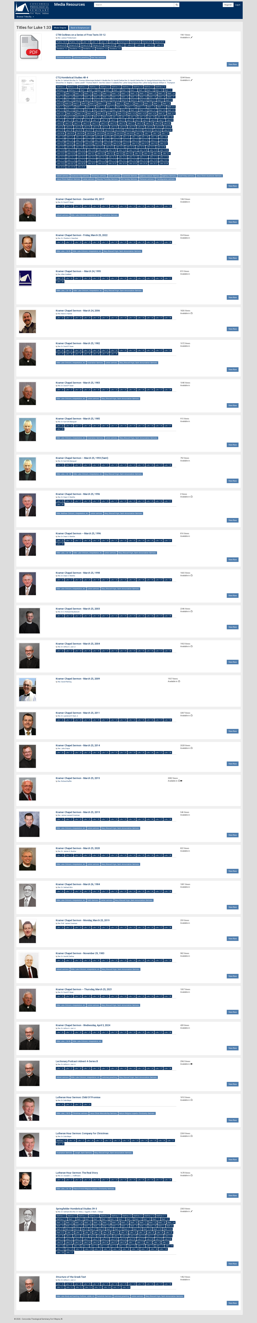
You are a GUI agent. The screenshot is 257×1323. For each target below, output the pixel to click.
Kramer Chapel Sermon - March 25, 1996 (78, 494)
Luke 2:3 (129, 120)
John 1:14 (131, 1246)
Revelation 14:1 (62, 49)
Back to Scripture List (80, 28)
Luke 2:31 (104, 127)
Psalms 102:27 (62, 42)
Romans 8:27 (159, 42)
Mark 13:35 (158, 1229)
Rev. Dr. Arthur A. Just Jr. (67, 647)
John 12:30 (164, 150)
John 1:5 (165, 1242)
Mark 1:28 (88, 97)
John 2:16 (144, 140)
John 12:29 (153, 150)
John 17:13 (164, 157)
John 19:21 (164, 160)
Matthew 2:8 (137, 87)
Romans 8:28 (62, 45)
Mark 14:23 (122, 113)
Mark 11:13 (100, 107)
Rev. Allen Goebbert (64, 274)
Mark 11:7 (157, 103)
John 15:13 (92, 157)
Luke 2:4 (138, 120)
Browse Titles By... (25, 17)
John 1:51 (107, 140)
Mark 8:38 (143, 100)
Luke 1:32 (104, 42)
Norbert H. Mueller (101, 80)
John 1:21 (69, 137)
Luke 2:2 (121, 120)
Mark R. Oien (97, 83)
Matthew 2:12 (73, 90)
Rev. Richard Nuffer (65, 781)
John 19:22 (61, 163)
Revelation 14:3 (88, 49)
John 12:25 (112, 150)
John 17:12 (153, 157)
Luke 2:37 (158, 127)
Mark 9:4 (169, 100)
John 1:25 (107, 137)
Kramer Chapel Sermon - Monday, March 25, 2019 (82, 920)
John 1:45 (163, 137)
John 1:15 (141, 1246)
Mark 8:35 (115, 100)
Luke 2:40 (69, 130)
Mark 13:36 (168, 1229)
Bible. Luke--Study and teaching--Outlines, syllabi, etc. (76, 1296)
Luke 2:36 (149, 127)
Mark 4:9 (109, 1229)
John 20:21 (92, 163)
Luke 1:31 (95, 42)
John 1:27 (126, 137)
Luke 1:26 (115, 117)
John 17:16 (81, 160)
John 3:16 (116, 143)
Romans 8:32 (109, 45)
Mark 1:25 (60, 97)
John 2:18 (163, 140)
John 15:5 (128, 153)
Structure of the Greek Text (71, 1276)
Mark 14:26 (152, 113)
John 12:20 (61, 150)
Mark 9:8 (85, 103)
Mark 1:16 (97, 93)
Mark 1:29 (97, 97)
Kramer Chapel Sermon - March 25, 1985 (78, 418)
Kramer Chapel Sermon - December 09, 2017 (80, 199)
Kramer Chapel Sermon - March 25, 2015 (78, 778)
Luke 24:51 (110, 133)
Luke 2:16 (121, 123)
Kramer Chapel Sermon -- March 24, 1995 (78, 271)
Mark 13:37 (61, 1232)
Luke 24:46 (61, 133)
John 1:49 (88, 140)
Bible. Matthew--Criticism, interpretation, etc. (72, 513)
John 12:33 (81, 153)
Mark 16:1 (162, 113)
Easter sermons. (115, 176)
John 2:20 (69, 143)
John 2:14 (126, 140)
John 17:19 (112, 160)
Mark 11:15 (121, 107)
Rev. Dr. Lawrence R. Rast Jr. (68, 716)
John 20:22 (102, 163)
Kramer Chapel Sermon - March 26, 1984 (78, 884)
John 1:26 (116, 137)
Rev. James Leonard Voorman (69, 815)
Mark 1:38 (60, 100)
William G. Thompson (167, 83)
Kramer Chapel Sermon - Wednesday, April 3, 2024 (83, 1025)
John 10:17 (151, 147)
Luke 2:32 (113, 127)
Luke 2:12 (86, 123)
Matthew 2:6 (116, 87)
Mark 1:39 (69, 100)
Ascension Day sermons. (80, 176)
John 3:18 (135, 143)
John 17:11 (143, 157)
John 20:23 (112, 163)
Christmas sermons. (64, 57)
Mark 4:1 (161, 1226)
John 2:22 (88, 143)
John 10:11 (89, 147)
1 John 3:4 (149, 45)
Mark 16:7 (97, 117)
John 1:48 (79, 140)
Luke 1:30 (86, 42)
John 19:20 (153, 160)
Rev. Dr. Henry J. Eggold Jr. (82, 1212)
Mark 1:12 (60, 93)
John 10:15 (130, 147)
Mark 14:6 (143, 110)
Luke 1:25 (60, 278)
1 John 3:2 (130, 45)
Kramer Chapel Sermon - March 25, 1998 (78, 572)
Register (228, 5)
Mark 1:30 (106, 97)
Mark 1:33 (134, 97)
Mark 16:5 (78, 117)
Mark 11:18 (151, 107)
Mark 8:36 (124, 100)
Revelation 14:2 (75, 49)
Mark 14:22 (111, 113)
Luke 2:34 (131, 127)
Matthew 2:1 (61, 87)
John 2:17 (154, 140)
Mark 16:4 (69, 117)
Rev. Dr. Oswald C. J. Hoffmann (69, 1176)
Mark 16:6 (88, 117)
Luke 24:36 (78, 130)
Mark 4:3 (60, 1229)
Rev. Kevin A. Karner (65, 314)
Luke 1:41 (78, 354)
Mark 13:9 (106, 110)
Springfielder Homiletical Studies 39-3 (76, 1208)
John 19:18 (133, 160)
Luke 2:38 (167, 127)
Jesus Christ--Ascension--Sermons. (209, 176)
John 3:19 (144, 143)
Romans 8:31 (97, 45)
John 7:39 (79, 147)
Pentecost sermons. (147, 179)
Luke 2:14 (104, 123)
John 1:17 (159, 1246)
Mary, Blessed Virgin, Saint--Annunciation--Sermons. (122, 251)
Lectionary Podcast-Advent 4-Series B (77, 1061)
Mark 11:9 (60, 107)
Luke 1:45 (113, 354)
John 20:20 (81, 163)
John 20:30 (71, 167)
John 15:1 (91, 153)
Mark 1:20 (134, 93)
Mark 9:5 (60, 103)
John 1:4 (157, 1242)
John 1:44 (154, 137)
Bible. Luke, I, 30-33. (64, 1113)
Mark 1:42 (124, 1226)
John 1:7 (147, 133)
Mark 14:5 (134, 110)
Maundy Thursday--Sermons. (107, 179)
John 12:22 (81, 150)
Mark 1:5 (117, 90)
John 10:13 (109, 147)
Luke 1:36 (87, 120)
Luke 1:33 (113, 42)
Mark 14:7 (152, 110)
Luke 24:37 (88, 130)
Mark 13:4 (60, 110)
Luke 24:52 (120, 133)
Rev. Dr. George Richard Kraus (152, 80)
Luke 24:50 (100, 133)
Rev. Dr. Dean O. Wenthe (66, 497)
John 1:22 (79, 137)
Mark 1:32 (124, 97)
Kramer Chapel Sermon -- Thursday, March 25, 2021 (84, 989)
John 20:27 (153, 163)
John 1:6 (139, 133)
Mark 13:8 (97, 110)
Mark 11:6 (148, 103)
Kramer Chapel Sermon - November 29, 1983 (80, 953)
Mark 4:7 (93, 1229)
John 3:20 (154, 143)
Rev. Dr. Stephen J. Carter (70, 83)
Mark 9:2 (152, 100)
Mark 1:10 (158, 90)
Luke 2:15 (112, 123)
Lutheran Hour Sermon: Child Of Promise (78, 1097)
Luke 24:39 (108, 130)
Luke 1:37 (95, 120)
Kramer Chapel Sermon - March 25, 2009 (78, 678)
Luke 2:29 (87, 127)
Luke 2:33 (122, 127)
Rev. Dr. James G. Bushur (67, 851)
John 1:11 (103, 1246)
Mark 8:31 (78, 100)
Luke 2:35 (140, 127)
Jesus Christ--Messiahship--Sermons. (103, 1113)
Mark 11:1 (101, 103)
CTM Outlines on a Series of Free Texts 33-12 (80, 34)
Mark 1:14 (78, 93)
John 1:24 (97, 137)
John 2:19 (60, 143)
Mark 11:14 (111, 107)
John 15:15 (112, 157)
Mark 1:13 (69, 93)
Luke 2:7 (162, 120)
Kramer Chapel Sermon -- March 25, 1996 (78, 533)
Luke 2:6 (154, 120)
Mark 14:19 (81, 113)
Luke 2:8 (170, 120)
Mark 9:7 (76, 103)
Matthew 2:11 (62, 90)
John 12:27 (133, 150)
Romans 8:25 (136, 42)
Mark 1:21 (143, 93)
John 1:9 (85, 1246)
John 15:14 (102, 157)
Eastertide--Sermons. (130, 176)
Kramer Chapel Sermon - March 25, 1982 (78, 343)
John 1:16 (150, 1246)
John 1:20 (60, 137)
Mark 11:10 (70, 107)
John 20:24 (122, 163)
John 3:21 (163, 143)
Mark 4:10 (118, 1229)
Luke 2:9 (60, 123)
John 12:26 (122, 150)
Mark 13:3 (171, 107)
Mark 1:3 (100, 90)
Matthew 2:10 (160, 87)
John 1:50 (97, 140)
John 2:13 (116, 140)
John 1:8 (156, 133)
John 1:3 (148, 1242)
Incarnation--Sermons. (110, 215)
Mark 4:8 (101, 1229)
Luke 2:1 (113, 120)
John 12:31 (61, 153)
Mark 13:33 (137, 1229)
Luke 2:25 (166, 123)
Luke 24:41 (128, 130)
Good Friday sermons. (186, 176)
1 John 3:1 (120, 45)
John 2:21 (79, 143)
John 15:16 (122, 157)
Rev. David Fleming (64, 682)
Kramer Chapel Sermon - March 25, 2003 (78, 608)
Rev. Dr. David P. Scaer (65, 202)
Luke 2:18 (139, 123)
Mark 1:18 (115, 93)
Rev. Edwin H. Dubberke (110, 83)
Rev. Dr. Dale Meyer (64, 1100)
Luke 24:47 (70, 133)
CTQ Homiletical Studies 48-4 (72, 77)
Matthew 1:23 (62, 1140)
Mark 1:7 (133, 90)
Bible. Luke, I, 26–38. (64, 291)
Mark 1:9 (150, 90)
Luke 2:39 (60, 130)
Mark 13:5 (69, 110)
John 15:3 (110, 153)
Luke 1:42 (87, 354)
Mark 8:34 (106, 100)
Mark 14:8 (161, 110)
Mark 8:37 (134, 100)
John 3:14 (97, 143)
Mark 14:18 (71, 113)
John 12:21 (71, 150)
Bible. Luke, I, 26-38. (64, 251)
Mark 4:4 (68, 1229)
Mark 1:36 (161, 97)
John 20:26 (143, 163)
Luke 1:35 (78, 120)
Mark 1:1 (83, 90)
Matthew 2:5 (105, 87)
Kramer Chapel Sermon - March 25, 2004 (78, 643)
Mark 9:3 (160, 100)
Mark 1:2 (92, 90)
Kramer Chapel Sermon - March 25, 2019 (78, 812)
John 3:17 (126, 143)
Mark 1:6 (125, 90)
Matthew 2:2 (72, 87)
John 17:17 (92, 160)
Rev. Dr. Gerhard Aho (65, 80)
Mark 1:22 (152, 93)
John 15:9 (166, 153)
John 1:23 (88, 137)
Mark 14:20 (91, 113)
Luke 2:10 (68, 123)
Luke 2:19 (148, 123)
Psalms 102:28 (75, 42)
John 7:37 (60, 147)
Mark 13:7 (88, 110)
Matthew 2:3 (83, 87)
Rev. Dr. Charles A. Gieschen (68, 238)
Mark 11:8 (166, 103)
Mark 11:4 (129, 103)
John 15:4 (119, 153)
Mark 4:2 (170, 1226)
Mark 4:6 (85, 1229)
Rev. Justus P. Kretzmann (67, 38)
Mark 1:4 (108, 90)
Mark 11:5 (138, 103)
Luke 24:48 (80, 133)
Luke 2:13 (95, 123)
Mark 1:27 (78, 97)
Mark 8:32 (88, 100)
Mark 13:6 (78, 110)
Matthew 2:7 (126, 87)
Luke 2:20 (157, 123)
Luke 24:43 (148, 130)
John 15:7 (147, 153)
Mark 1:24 (171, 93)
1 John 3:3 (139, 45)
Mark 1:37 (171, 97)
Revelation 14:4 (102, 49)
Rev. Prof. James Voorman (67, 923)
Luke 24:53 (130, 133)
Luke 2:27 (69, 127)
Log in (237, 5)
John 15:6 (138, 153)
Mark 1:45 (152, 1226)
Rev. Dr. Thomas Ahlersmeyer (84, 80)
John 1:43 (144, 137)
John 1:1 (131, 1242)
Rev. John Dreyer (64, 748)
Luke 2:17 (130, 123)
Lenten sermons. (89, 179)
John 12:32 (71, 153)
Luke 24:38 (98, 130)
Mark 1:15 (88, 93)
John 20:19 (71, 163)
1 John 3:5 (159, 45)
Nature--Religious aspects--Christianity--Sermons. (137, 1113)
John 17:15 (71, 160)
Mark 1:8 (142, 90)
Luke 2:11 (77, 123)
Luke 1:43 (95, 354)
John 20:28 (164, 163)
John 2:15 (135, 140)
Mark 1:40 (106, 1226)
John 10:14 (120, 147)
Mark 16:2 (171, 113)
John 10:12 (99, 147)
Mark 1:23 (161, 93)
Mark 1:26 (69, 97)
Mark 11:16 (131, 107)
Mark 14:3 (115, 110)
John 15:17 (133, 157)
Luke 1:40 (69, 354)
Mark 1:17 (106, 93)
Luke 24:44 (158, 130)
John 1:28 (135, 137)
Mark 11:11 (80, 107)
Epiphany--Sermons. (169, 176)
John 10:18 (161, 147)
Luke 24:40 (118, 130)
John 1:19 (165, 133)
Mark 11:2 (111, 103)
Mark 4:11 (127, 1229)
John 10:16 (140, 147)
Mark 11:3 (120, 103)
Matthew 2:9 (148, 87)
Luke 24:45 (168, 130)
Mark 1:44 (143, 1226)
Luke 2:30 (95, 127)
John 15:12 (81, 157)
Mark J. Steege (97, 1212)
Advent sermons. (63, 176)
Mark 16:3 (60, 117)
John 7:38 (69, 147)
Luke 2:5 (146, 120)
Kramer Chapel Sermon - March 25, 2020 (78, 848)
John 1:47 (69, 140)
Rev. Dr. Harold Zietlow (116, 80)
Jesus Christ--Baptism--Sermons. (69, 179)
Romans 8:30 (85, 45)
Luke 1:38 (104, 120)
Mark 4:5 (76, 1229)
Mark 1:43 (134, 1226)
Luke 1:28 (133, 117)
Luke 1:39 (60, 354)
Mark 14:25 (142, 113)
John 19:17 (122, 160)
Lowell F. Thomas (86, 83)
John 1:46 (60, 140)
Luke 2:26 (60, 127)
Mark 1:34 (143, 97)
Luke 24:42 (138, 130)
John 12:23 (92, 150)
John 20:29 (61, 167)
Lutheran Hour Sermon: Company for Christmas (82, 1133)
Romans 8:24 (124, 42)
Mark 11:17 (141, 107)
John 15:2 (100, 153)
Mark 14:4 (124, 110)
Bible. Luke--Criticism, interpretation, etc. (85, 215)
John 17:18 (102, 160)
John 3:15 (107, 143)
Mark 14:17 (61, 113)
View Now (232, 64)
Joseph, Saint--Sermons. (83, 1153)
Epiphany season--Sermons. (150, 176)
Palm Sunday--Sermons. (129, 179)
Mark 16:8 (106, 117)
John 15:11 (71, 157)
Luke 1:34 (69, 120)
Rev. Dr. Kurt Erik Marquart (67, 422)
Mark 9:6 (68, 103)
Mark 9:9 (93, 103)
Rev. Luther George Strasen (129, 83)
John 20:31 (81, 167)
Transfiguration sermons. (165, 179)
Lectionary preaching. (81, 57)
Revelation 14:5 (115, 49)
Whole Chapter (60, 28)
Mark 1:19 (124, 93)
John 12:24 (102, 150)
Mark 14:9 (171, 110)
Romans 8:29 (73, 45)
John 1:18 (169, 1246)
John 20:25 (133, 163)
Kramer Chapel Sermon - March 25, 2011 (78, 712)
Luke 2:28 (78, 127)
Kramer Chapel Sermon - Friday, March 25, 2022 (81, 235)
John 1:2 (140, 1242)
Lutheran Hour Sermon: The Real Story (77, 1172)
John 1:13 (122, 1246)
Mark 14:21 (101, 113)
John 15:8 (156, 153)
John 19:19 (143, 160)
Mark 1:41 (115, 1226)
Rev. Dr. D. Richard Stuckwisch (69, 612)
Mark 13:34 (147, 1229)
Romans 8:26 (147, 42)
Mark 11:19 (161, 107)
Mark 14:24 (132, 113)
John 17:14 (61, 160)
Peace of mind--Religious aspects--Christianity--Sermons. (94, 1189)
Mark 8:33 (97, 100)
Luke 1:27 (124, 117)
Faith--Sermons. (93, 900)
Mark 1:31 (115, 97)
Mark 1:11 (168, 90)
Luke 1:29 (142, 117)
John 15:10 (61, 157)
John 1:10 (94, 1246)
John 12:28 (143, 150)
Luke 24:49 (90, 133)
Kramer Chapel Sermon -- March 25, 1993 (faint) (82, 458)
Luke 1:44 (104, 354)
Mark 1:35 (152, 97)
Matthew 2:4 (94, 87)
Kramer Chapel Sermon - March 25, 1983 (78, 382)
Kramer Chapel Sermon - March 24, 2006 (78, 310)
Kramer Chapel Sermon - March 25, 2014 (78, 745)
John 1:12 (112, 1246)
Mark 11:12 (90, 107)
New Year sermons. (98, 57)
